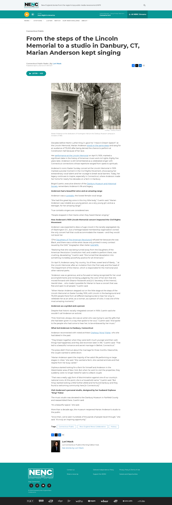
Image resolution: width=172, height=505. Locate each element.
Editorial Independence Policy (103, 470)
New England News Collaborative (93, 427)
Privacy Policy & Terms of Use (129, 470)
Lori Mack (57, 64)
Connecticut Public (35, 31)
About (84, 21)
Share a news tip (72, 474)
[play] (26, 14)
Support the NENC (99, 474)
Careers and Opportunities (128, 474)
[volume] (32, 14)
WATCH (57, 21)
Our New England (71, 21)
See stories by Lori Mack (73, 448)
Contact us (70, 470)
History (114, 427)
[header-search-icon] (144, 5)
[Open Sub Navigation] (31, 20)
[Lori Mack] (55, 446)
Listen (49, 21)
